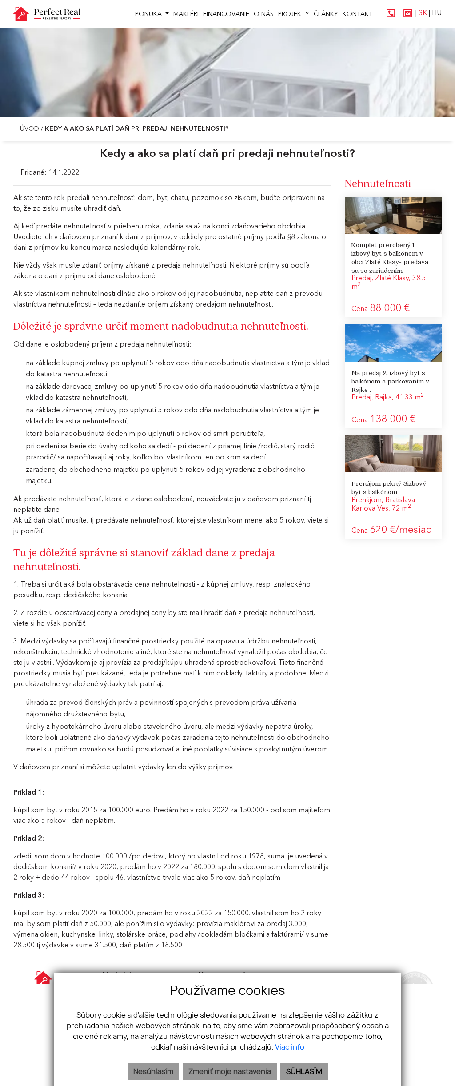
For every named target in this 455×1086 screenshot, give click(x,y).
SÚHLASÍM (304, 1071)
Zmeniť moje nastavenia (229, 1071)
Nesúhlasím (153, 1071)
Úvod (28, 129)
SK (423, 13)
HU (437, 13)
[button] (152, 14)
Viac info (289, 1047)
